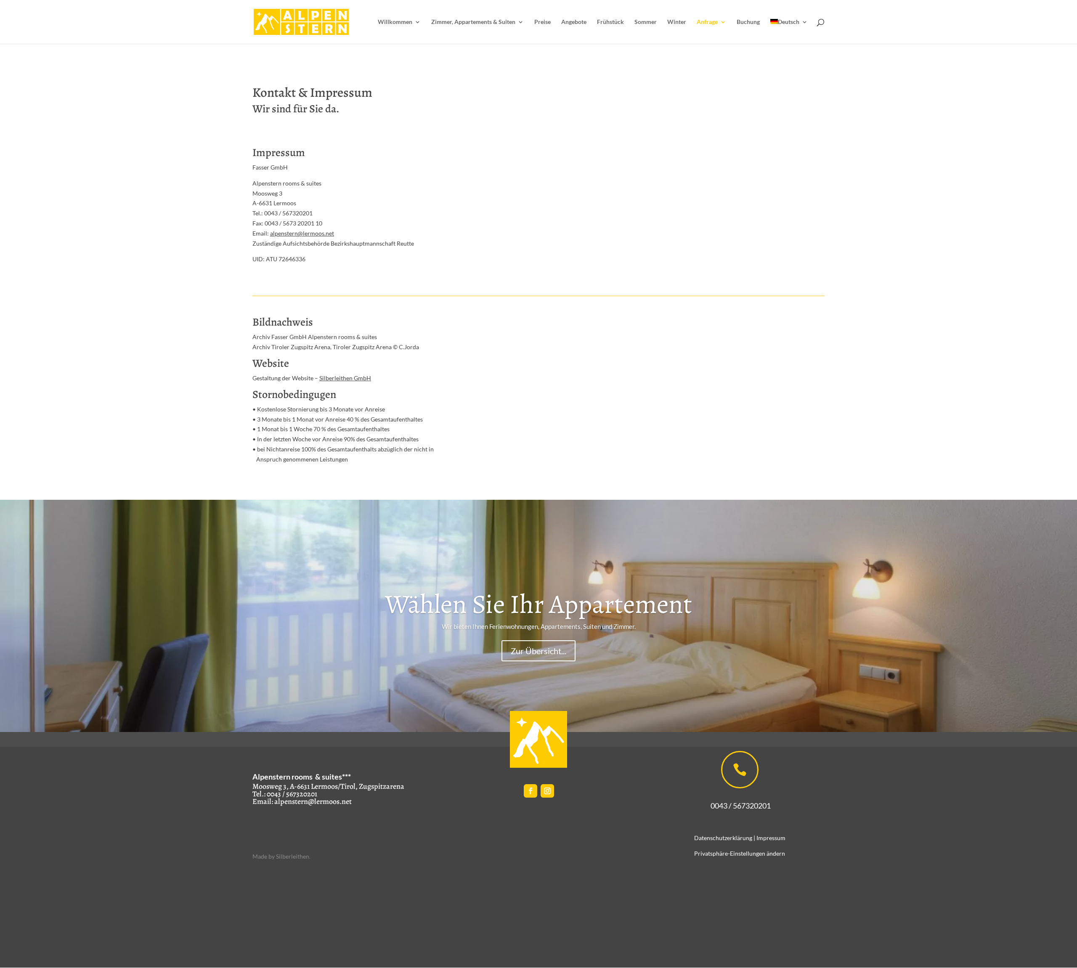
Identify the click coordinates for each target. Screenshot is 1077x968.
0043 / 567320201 (736, 805)
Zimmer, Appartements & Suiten (473, 22)
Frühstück (610, 22)
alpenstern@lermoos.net (302, 233)
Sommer (645, 22)
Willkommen (395, 22)
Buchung (748, 22)
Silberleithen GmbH (345, 378)
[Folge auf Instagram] (547, 791)
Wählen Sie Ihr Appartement (538, 604)
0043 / (276, 794)
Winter (676, 22)
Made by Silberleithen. (281, 856)
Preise (542, 22)
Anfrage (707, 22)
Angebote (573, 22)
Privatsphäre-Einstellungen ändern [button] (739, 853)
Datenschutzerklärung (723, 837)
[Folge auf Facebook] (530, 791)
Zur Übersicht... (538, 651)
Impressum (770, 837)
